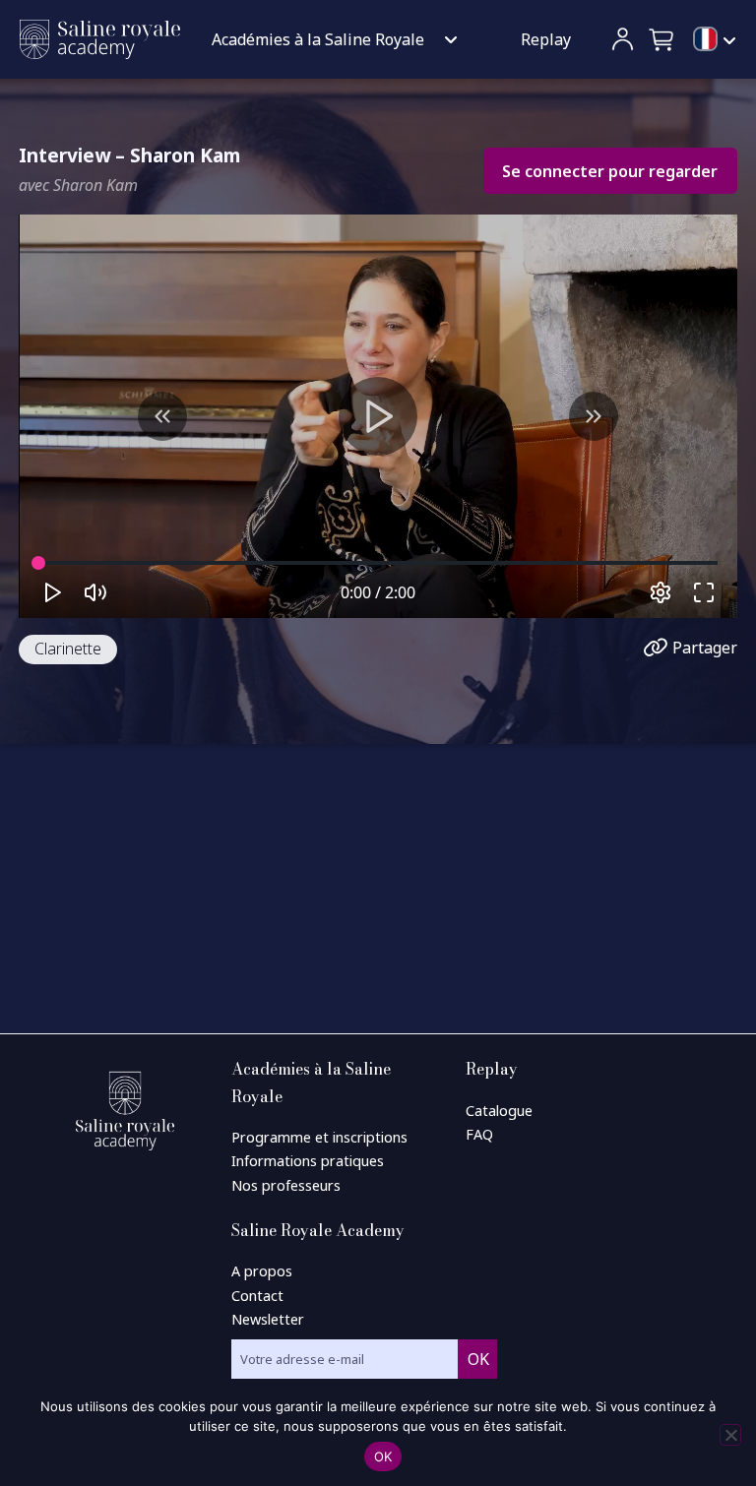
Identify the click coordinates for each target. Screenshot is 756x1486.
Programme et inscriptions (319, 1137)
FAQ (479, 1134)
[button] (662, 39)
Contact (257, 1295)
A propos (261, 1271)
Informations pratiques (307, 1160)
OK (383, 1456)
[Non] (730, 1435)
